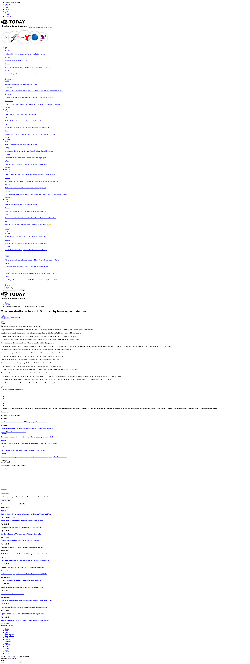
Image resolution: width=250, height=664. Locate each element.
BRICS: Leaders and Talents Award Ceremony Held (21, 84)
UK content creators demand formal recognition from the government (26, 164)
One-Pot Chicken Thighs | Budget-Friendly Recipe (20, 114)
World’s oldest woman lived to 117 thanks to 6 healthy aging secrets (25, 188)
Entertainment (9, 79)
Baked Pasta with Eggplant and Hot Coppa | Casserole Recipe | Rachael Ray (28, 127)
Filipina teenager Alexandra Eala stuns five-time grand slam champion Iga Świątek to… (32, 273)
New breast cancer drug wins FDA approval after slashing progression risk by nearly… (31, 181)
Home (6, 47)
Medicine (7, 169)
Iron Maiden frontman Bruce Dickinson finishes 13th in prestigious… (24, 521)
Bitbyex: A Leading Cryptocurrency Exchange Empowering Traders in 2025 (28, 67)
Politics (7, 230)
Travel (7, 9)
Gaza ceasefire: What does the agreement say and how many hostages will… (26, 560)
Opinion (7, 13)
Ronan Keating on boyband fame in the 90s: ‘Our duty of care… (22, 587)
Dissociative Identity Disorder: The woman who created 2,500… (22, 527)
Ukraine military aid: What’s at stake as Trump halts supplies (21, 534)
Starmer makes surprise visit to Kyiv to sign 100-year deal (20, 540)
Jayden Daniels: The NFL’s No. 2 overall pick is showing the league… (24, 614)
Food (6, 109)
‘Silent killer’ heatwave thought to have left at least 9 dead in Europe (26, 250)
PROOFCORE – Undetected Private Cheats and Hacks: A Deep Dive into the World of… (32, 104)
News (6, 199)
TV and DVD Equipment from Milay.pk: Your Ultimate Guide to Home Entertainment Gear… (34, 91)
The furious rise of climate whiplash (12, 594)
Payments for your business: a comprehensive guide (21, 74)
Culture (7, 15)
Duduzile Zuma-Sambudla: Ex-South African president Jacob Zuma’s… (25, 554)
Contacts (7, 6)
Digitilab (14, 658)
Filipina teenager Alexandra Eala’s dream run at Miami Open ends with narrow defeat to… (32, 260)
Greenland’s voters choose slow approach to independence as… (21, 580)
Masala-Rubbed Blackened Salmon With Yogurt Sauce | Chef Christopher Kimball (30, 134)
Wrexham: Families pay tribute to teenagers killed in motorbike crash (24, 607)
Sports (7, 255)
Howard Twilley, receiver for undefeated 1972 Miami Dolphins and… (23, 567)
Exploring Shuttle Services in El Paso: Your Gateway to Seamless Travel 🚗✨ (29, 97)
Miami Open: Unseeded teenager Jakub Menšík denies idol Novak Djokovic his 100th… (32, 280)
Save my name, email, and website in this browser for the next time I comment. (28, 497)
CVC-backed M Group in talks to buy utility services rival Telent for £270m (26, 514)
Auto (6, 221)
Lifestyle (7, 139)
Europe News (9, 16)
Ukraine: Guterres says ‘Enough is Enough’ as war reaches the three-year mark (27, 428)
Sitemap (7, 4)
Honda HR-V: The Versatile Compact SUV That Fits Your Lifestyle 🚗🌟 (28, 224)
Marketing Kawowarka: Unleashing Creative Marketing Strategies (25, 54)
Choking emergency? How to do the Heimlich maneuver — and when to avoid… (27, 600)
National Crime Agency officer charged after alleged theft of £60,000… (24, 574)
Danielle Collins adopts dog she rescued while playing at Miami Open (26, 266)
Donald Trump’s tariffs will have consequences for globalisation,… (23, 547)
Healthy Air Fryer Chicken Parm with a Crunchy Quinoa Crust (24, 121)
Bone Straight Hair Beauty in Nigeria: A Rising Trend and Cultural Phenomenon (29, 151)
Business (7, 49)
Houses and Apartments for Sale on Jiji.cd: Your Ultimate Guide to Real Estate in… (30, 218)
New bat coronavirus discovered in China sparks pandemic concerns (23, 422)
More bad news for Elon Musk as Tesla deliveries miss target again (25, 158)
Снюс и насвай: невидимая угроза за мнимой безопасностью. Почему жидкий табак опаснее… (36, 194)
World (6, 11)
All (10, 231)
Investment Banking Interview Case (16, 60)
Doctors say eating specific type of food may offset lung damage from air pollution (30, 174)
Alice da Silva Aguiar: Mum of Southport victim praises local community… (25, 620)
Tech (6, 8)
